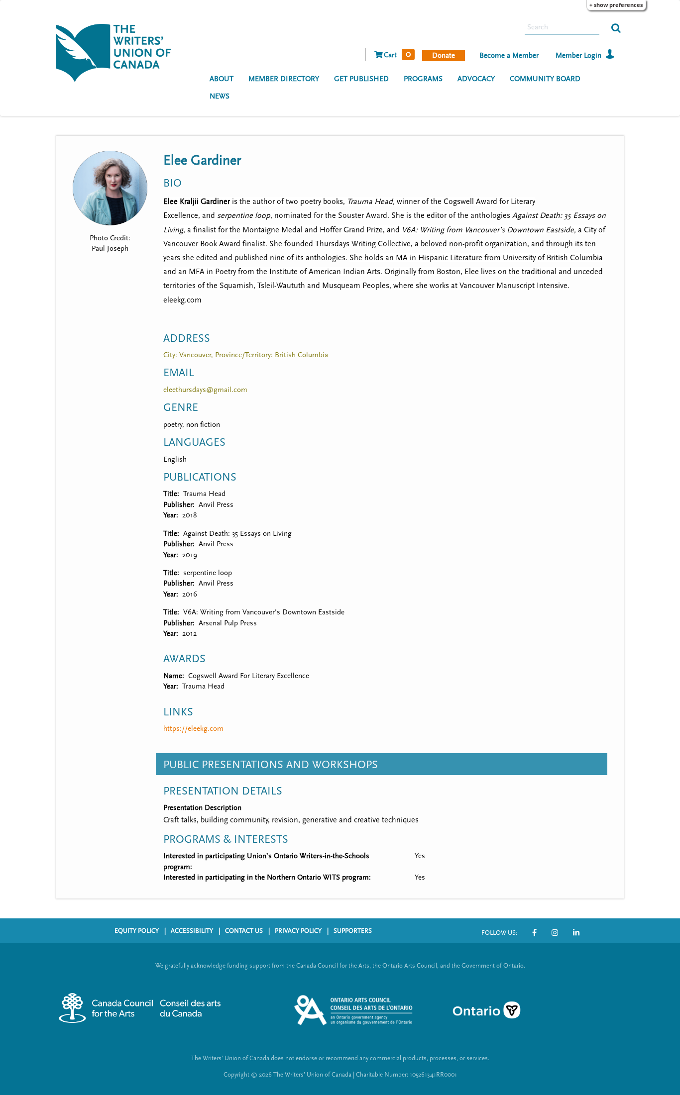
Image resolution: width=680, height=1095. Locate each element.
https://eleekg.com (193, 728)
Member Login (578, 55)
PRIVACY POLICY (298, 930)
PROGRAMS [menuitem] (423, 79)
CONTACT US (244, 930)
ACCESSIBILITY (192, 930)
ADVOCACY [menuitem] (476, 79)
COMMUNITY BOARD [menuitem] (545, 79)
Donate (443, 55)
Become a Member (509, 55)
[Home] (117, 51)
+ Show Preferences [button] (616, 4)
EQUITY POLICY (136, 930)
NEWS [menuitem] (219, 96)
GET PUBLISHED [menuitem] (361, 79)
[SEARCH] (616, 27)
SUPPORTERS (353, 930)
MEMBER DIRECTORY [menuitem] (283, 79)
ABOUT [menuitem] (221, 79)
